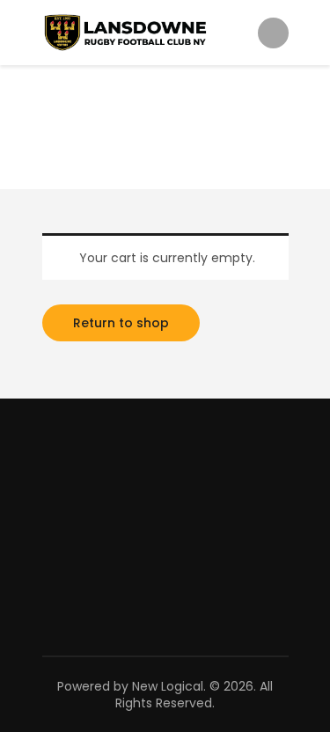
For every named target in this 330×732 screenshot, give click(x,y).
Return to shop (121, 323)
